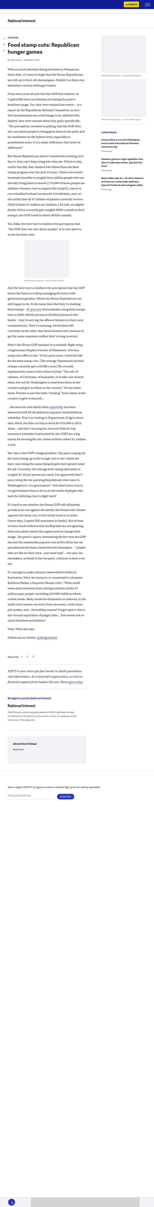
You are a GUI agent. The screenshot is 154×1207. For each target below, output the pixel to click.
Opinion (13, 37)
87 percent (34, 309)
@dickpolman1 (47, 638)
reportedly (56, 407)
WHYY (11, 5)
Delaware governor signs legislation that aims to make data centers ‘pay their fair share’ (122, 162)
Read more (18, 749)
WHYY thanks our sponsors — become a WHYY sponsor (44, 280)
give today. (76, 682)
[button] (11, 1202)
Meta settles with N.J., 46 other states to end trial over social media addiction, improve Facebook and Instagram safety (122, 181)
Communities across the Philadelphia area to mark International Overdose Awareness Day (120, 143)
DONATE (132, 4)
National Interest (21, 20)
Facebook (21, 656)
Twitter (27, 656)
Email (33, 656)
